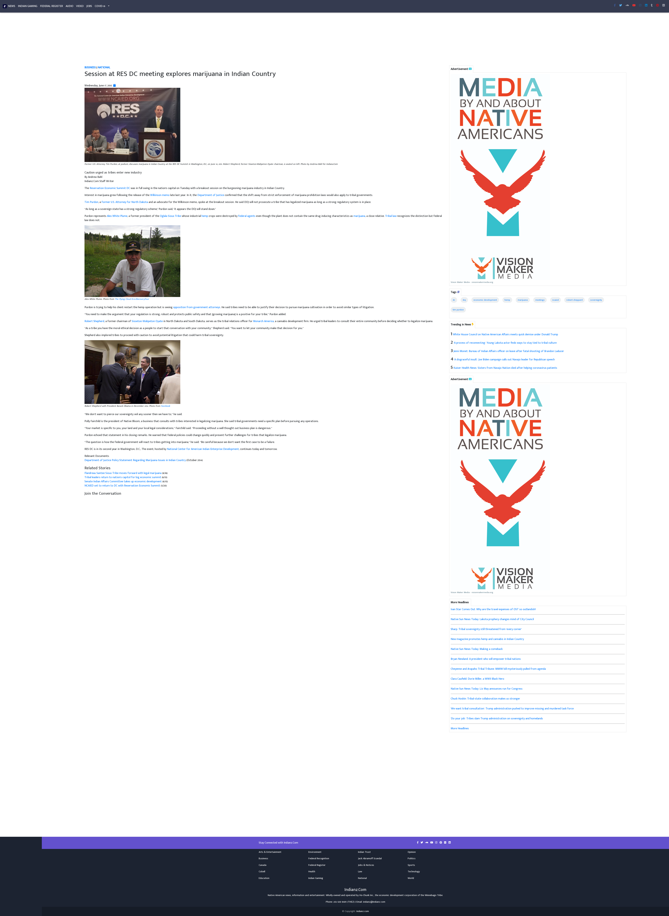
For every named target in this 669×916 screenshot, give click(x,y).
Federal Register (51, 6)
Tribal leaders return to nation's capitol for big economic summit (123, 477)
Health (311, 871)
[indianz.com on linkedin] (449, 843)
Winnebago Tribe (434, 895)
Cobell (262, 871)
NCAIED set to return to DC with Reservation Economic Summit (122, 485)
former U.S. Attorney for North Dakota (125, 202)
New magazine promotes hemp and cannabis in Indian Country (487, 639)
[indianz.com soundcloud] (627, 5)
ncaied (555, 300)
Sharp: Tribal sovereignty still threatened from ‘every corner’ (486, 629)
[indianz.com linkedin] (646, 5)
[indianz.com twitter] (620, 5)
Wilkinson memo (160, 195)
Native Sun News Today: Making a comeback (477, 649)
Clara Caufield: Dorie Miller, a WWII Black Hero (477, 679)
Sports (411, 865)
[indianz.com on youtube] (634, 5)
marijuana (359, 216)
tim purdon (458, 310)
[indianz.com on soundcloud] (427, 843)
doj (464, 300)
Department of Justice (210, 195)
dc (454, 300)
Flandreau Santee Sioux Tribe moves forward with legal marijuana (123, 473)
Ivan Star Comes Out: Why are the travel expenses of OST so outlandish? (493, 609)
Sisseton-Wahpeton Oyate (147, 321)
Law (360, 871)
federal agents (246, 216)
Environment (314, 852)
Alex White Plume (117, 216)
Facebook (165, 406)
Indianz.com (362, 911)
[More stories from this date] (114, 85)
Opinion (412, 852)
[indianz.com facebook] (615, 5)
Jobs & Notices (366, 865)
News (11, 6)
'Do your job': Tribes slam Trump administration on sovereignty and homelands (497, 718)
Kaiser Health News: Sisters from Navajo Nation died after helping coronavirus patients (505, 368)
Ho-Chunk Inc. (366, 895)
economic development (485, 300)
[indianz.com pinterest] (657, 5)
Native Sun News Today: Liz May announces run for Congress (486, 688)
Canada (262, 865)
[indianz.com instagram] (640, 5)
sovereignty (596, 300)
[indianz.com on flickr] (663, 5)
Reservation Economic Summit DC (110, 188)
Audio (69, 6)
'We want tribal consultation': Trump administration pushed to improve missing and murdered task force (512, 708)
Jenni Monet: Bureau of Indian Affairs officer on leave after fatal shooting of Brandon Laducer (508, 351)
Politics (412, 858)
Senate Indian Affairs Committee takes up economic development (123, 481)
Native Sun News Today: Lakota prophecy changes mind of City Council (492, 619)
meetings (540, 300)
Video (80, 6)
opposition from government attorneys (196, 307)
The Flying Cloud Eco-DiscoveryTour (132, 299)
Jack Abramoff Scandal (370, 858)
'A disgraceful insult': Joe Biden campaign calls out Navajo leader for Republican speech (504, 359)
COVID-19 (100, 6)
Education (264, 878)
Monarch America (263, 321)
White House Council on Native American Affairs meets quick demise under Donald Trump (505, 334)
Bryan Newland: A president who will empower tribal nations (486, 659)
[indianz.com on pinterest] (441, 843)
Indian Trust (364, 852)
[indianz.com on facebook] (418, 843)
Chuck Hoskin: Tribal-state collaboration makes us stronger (485, 698)
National (104, 67)
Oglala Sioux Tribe (170, 216)
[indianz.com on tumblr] (651, 5)
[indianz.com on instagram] (436, 843)
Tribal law (390, 216)
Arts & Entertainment (270, 852)
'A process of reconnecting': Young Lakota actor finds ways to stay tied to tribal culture (505, 343)
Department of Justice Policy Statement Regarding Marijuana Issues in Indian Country (135, 460)
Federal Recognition (318, 858)
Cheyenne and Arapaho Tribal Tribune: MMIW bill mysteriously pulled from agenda (498, 669)
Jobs (89, 6)
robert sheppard (574, 300)
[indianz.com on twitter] (422, 843)
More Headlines (460, 728)
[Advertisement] (189, 39)
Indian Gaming (27, 6)
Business (90, 67)
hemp (205, 216)
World (411, 878)
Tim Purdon (91, 202)
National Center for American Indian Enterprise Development (203, 449)
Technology (414, 871)
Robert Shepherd (94, 321)
